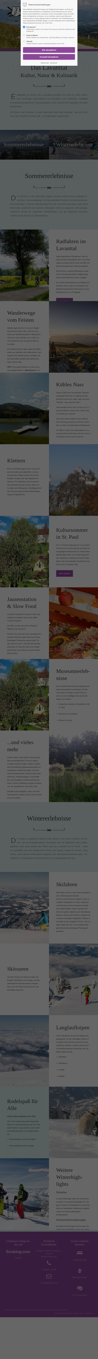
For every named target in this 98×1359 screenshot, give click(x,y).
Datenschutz (45, 63)
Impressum (53, 63)
